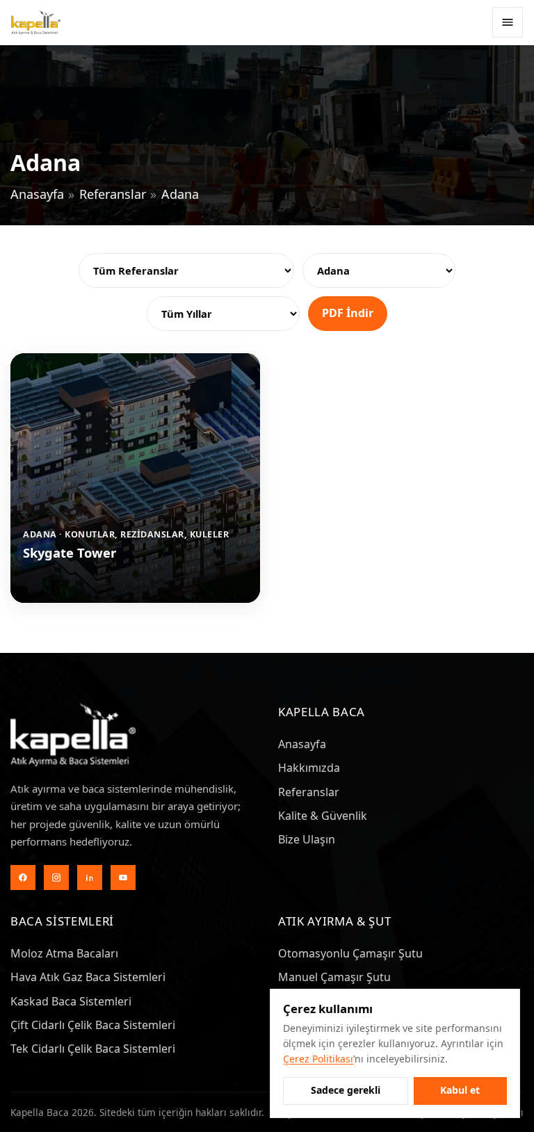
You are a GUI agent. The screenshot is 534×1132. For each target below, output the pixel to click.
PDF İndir (347, 313)
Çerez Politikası (318, 1058)
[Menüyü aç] (507, 22)
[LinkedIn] (89, 877)
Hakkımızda (309, 767)
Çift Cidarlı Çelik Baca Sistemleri (92, 1025)
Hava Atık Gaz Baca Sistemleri (87, 977)
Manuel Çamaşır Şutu (334, 977)
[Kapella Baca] (35, 22)
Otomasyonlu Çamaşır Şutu (350, 953)
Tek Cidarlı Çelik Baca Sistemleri (92, 1048)
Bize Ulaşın (306, 839)
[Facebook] (22, 877)
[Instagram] (56, 877)
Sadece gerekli (345, 1090)
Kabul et (460, 1090)
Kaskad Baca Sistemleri (70, 1001)
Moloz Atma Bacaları (64, 953)
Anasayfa (37, 194)
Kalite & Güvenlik (322, 815)
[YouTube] (123, 877)
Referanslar (112, 194)
